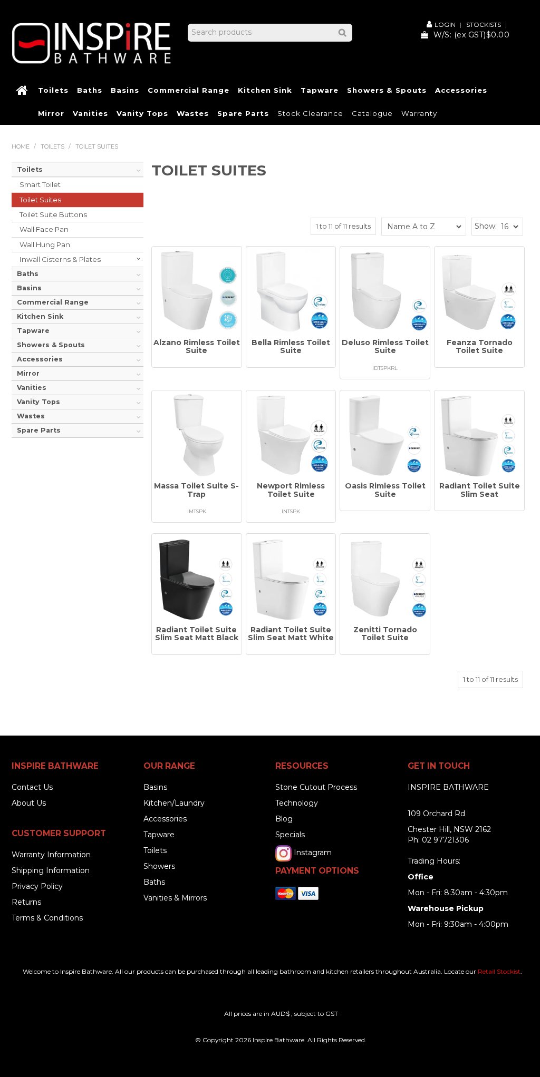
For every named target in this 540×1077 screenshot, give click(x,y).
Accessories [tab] (40, 359)
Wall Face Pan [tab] (44, 229)
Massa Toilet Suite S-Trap (196, 489)
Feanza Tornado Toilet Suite (480, 346)
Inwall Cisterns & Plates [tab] (60, 259)
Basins (125, 90)
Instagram (313, 852)
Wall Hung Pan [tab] (45, 244)
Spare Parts (243, 113)
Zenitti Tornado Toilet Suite (385, 633)
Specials (290, 834)
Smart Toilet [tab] (40, 184)
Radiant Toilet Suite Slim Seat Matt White (291, 633)
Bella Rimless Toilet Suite (291, 346)
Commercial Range (188, 90)
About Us (29, 803)
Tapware (320, 90)
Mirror (51, 113)
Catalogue (372, 113)
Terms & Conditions (47, 918)
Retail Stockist (499, 971)
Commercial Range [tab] (53, 302)
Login (445, 24)
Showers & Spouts (387, 90)
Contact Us (32, 787)
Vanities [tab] (31, 387)
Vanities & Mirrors (175, 898)
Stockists (483, 25)
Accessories (461, 90)
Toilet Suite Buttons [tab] (53, 214)
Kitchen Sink (265, 90)
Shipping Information (51, 870)
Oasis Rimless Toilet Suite (385, 489)
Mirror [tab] (28, 373)
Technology (296, 803)
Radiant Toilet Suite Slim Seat (479, 489)
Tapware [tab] (33, 331)
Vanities (90, 113)
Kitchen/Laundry (174, 803)
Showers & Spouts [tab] (51, 345)
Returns (26, 902)
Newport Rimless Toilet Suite (291, 489)
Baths (89, 90)
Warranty (419, 113)
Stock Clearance (310, 113)
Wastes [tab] (31, 416)
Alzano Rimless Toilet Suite (196, 346)
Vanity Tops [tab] (38, 402)
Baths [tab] (27, 274)
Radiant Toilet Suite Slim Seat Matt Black (196, 633)
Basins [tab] (29, 288)
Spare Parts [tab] (39, 430)
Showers (159, 866)
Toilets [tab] (30, 169)
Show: (486, 226)
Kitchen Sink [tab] (40, 316)
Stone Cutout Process (316, 787)
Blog (284, 819)
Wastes (193, 113)
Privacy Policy (37, 886)
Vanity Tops (142, 113)
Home (23, 90)
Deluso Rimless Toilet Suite (385, 346)
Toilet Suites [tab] (40, 199)
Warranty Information (51, 854)
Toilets (53, 90)
